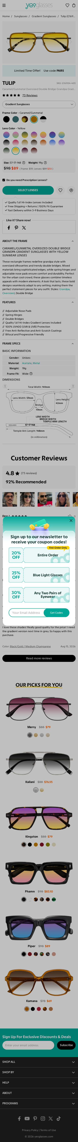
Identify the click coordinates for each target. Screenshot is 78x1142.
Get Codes (56, 612)
